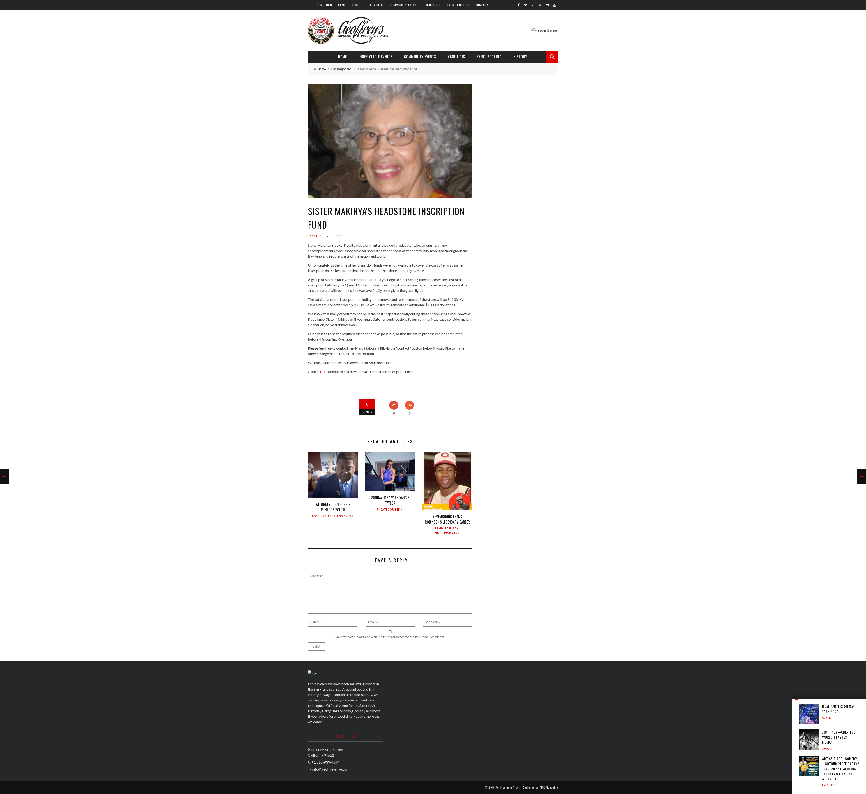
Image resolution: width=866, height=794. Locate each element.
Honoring (319, 516)
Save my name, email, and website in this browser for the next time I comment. (390, 637)
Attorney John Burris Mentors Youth (333, 507)
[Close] (797, 700)
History (482, 4)
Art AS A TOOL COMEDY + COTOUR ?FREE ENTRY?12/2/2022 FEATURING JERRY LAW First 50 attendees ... (840, 768)
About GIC (433, 4)
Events (827, 785)
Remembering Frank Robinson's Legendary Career (447, 519)
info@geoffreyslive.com (330, 769)
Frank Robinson (446, 528)
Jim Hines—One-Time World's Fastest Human (838, 737)
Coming (827, 718)
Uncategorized (320, 236)
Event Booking (458, 4)
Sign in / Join (322, 4)
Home (342, 4)
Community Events (404, 4)
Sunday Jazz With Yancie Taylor (390, 500)
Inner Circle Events (367, 4)
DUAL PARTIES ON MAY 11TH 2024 (838, 709)
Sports (827, 748)
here (320, 371)
